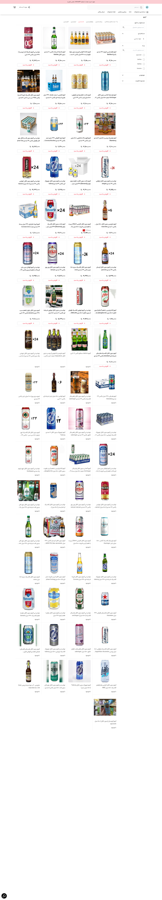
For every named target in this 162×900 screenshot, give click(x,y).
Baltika (139, 64)
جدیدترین (81, 22)
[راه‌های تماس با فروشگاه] (4, 895)
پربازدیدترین (98, 22)
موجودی (142, 75)
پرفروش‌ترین (89, 22)
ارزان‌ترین (73, 22)
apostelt (138, 55)
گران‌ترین (66, 22)
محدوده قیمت (140, 81)
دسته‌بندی (141, 34)
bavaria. (139, 68)
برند (143, 46)
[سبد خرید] (15, 7)
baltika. (139, 59)
